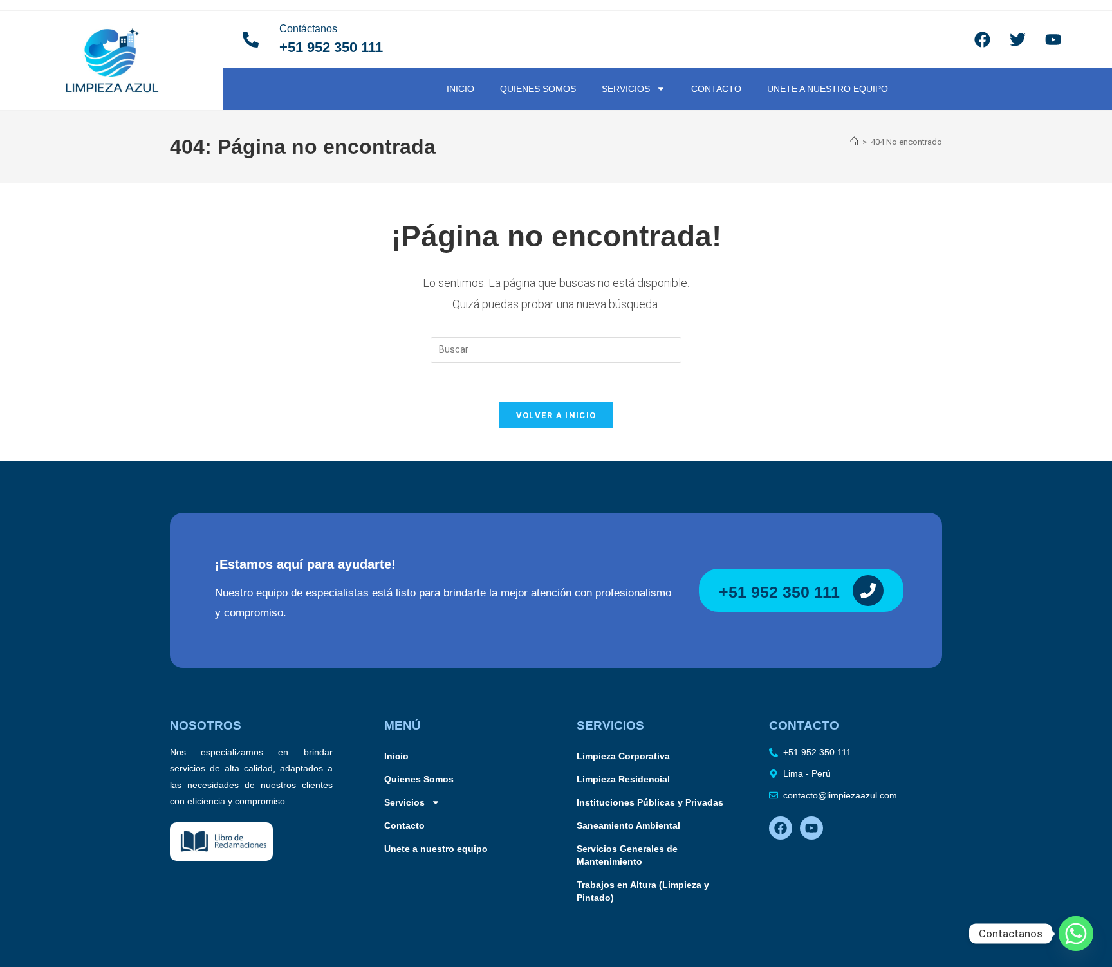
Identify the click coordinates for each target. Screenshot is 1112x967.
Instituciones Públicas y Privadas (650, 802)
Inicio (460, 89)
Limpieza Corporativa (623, 756)
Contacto (716, 89)
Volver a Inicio (556, 415)
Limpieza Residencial (623, 779)
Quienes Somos (538, 89)
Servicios (626, 89)
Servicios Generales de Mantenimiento (627, 855)
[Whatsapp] (1076, 933)
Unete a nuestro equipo (827, 89)
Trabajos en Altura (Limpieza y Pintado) (643, 891)
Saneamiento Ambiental (628, 825)
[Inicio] (854, 142)
